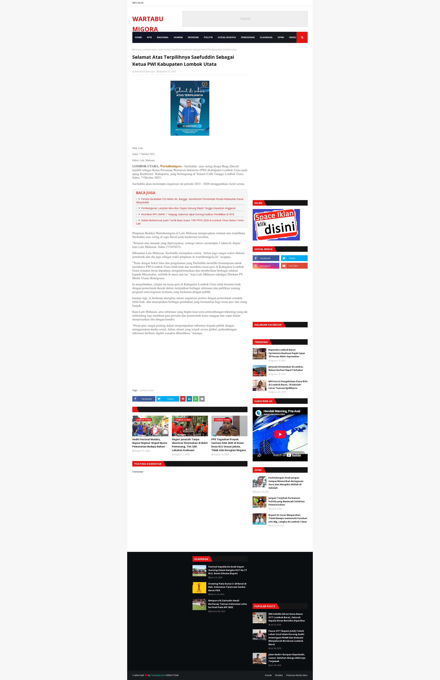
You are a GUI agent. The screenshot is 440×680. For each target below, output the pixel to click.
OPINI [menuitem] (281, 37)
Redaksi (279, 675)
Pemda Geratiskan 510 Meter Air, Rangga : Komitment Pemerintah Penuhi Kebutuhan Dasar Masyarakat (190, 200)
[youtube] (294, 266)
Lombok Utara (149, 49)
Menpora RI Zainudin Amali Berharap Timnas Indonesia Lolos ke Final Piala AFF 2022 (227, 604)
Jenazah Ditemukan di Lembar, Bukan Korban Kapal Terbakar (286, 368)
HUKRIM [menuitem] (178, 37)
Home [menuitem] (138, 37)
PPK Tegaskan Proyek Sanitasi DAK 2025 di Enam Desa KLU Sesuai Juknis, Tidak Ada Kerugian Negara (228, 445)
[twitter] (294, 258)
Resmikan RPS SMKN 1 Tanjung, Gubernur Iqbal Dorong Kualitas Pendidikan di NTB (187, 214)
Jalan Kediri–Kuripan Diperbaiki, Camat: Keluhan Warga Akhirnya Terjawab (286, 658)
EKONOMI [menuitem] (193, 37)
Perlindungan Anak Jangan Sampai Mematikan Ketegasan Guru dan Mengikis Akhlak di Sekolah (285, 482)
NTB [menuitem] (149, 37)
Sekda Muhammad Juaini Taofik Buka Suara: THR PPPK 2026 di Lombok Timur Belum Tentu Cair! (190, 222)
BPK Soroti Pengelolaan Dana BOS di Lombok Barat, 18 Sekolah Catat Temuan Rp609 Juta (287, 385)
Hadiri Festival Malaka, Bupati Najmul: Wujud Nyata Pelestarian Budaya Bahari (149, 443)
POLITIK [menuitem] (208, 37)
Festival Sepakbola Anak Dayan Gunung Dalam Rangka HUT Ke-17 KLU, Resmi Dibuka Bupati (227, 570)
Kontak (268, 675)
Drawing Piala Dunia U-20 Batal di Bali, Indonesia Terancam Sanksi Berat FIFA (227, 587)
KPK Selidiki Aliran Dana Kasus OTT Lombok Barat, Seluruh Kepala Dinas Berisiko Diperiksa (286, 617)
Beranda (136, 49)
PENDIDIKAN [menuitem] (248, 37)
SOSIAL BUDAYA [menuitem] (227, 37)
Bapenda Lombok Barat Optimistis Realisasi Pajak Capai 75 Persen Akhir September (286, 353)
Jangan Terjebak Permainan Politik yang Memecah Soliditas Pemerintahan (286, 501)
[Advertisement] (190, 361)
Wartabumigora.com (145, 71)
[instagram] (266, 266)
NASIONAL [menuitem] (163, 37)
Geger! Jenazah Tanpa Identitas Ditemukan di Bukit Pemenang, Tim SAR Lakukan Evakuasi (190, 445)
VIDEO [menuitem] (292, 37)
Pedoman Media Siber (297, 675)
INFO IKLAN (137, 2)
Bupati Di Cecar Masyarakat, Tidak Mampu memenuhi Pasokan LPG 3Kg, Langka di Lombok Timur (287, 518)
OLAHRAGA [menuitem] (266, 37)
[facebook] (266, 258)
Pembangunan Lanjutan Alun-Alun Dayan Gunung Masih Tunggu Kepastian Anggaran (188, 208)
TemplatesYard (158, 675)
